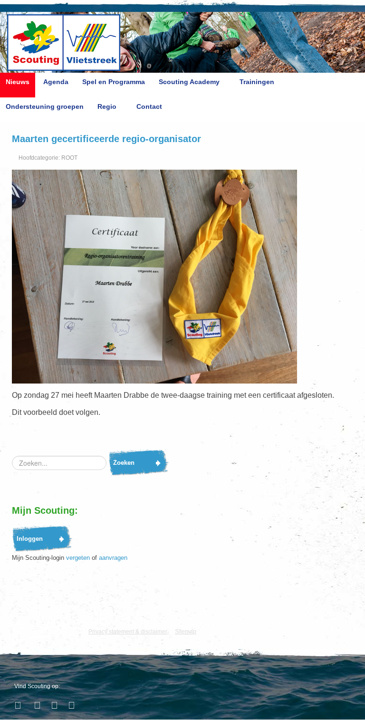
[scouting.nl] (43, 629)
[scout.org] (66, 626)
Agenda (55, 82)
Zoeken (123, 462)
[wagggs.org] (20, 626)
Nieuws (17, 82)
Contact (149, 106)
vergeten (78, 557)
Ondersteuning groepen (45, 106)
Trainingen (257, 82)
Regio (106, 106)
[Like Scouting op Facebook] (19, 705)
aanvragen (113, 557)
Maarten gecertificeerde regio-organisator (106, 139)
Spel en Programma (113, 82)
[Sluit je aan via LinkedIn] (53, 705)
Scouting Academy (189, 82)
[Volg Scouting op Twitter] (36, 705)
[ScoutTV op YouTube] (70, 705)
